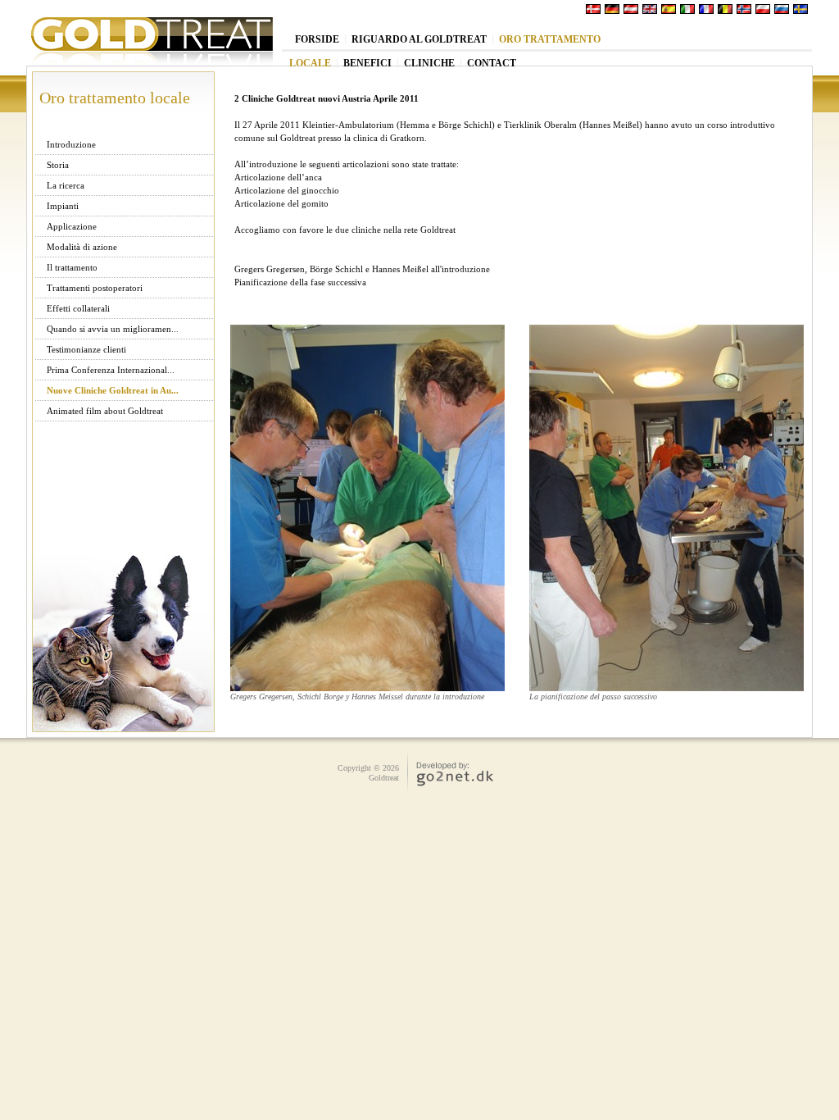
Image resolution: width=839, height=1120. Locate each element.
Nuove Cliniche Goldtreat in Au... (113, 390)
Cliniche (429, 63)
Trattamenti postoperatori (95, 288)
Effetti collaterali (78, 308)
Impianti (63, 206)
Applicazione (72, 226)
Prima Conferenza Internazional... (111, 370)
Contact (491, 63)
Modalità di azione (82, 247)
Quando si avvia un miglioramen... (113, 329)
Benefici (367, 63)
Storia (58, 165)
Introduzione (71, 144)
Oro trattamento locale (114, 98)
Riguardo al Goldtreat (419, 39)
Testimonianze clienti (86, 349)
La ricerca (65, 185)
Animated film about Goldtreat (105, 411)
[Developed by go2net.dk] (447, 786)
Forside (317, 39)
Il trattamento (72, 267)
